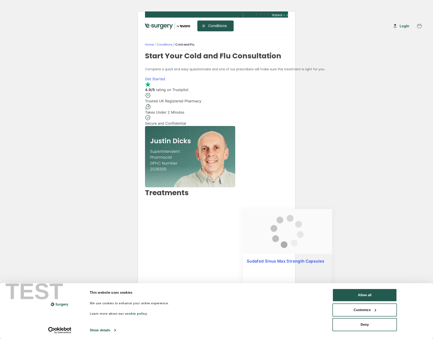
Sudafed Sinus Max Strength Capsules (286, 261)
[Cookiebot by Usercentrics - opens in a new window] (60, 330)
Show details (100, 330)
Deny (365, 324)
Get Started (155, 79)
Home (149, 44)
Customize (362, 310)
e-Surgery (167, 26)
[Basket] (419, 26)
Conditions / (165, 44)
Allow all (365, 295)
